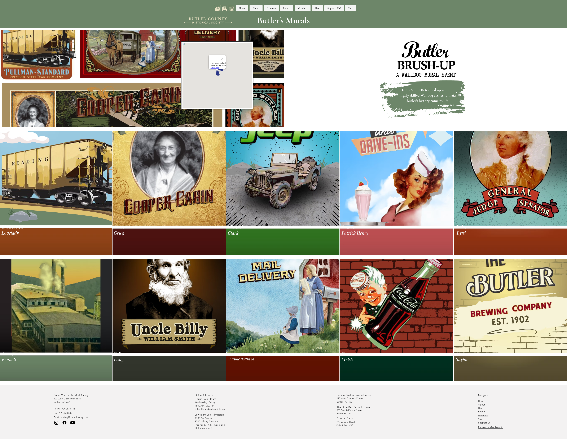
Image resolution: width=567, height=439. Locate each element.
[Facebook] (64, 422)
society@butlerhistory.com (74, 417)
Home (481, 401)
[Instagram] (56, 422)
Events (481, 411)
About (481, 404)
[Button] (28, 192)
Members (483, 415)
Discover (483, 408)
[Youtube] (72, 422)
